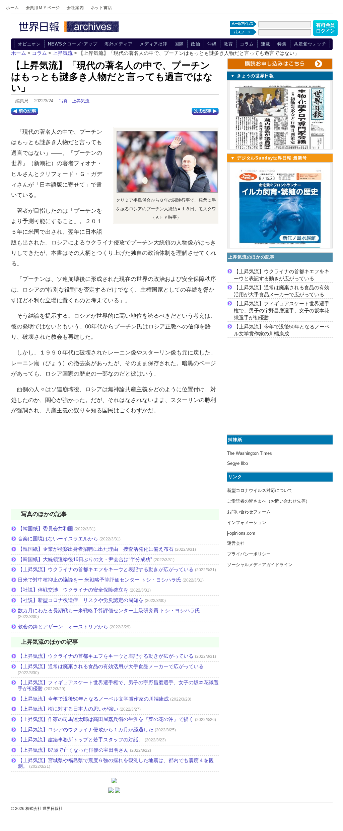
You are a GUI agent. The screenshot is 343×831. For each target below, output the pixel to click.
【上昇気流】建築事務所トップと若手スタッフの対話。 (80, 739)
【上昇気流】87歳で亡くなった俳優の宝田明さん (73, 750)
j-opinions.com (241, 533)
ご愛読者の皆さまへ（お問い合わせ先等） (268, 501)
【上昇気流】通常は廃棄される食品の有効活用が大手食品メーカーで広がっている (111, 666)
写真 (63, 100)
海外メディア (118, 43)
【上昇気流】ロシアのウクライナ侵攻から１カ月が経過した (85, 729)
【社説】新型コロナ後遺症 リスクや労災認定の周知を (80, 600)
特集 (282, 43)
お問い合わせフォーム (249, 511)
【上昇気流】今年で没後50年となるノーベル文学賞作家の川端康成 (93, 699)
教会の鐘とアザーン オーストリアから (63, 626)
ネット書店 (101, 7)
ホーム (12, 7)
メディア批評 (153, 43)
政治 (195, 43)
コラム (247, 43)
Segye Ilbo (237, 463)
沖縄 (212, 43)
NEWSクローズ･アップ (72, 43)
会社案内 (75, 7)
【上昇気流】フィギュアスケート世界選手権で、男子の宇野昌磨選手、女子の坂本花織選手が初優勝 (281, 310)
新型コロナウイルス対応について (259, 490)
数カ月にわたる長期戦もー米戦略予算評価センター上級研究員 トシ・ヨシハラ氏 (109, 610)
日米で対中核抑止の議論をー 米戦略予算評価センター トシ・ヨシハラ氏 (99, 580)
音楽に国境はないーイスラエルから (58, 538)
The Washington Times (249, 453)
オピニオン (29, 43)
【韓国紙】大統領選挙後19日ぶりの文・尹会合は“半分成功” (85, 559)
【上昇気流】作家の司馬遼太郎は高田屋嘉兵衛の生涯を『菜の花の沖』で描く (106, 719)
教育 (228, 43)
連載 (265, 43)
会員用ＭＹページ (43, 7)
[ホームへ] (69, 32)
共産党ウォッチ (310, 43)
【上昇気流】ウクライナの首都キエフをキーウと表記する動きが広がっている (106, 569)
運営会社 (236, 543)
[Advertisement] (115, 466)
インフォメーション (246, 522)
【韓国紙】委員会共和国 (45, 528)
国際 (179, 43)
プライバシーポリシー (249, 553)
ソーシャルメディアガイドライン (259, 564)
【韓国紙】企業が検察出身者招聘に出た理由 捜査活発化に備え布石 (96, 549)
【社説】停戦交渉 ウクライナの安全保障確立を (73, 590)
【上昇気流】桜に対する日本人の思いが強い (68, 709)
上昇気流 (80, 100)
